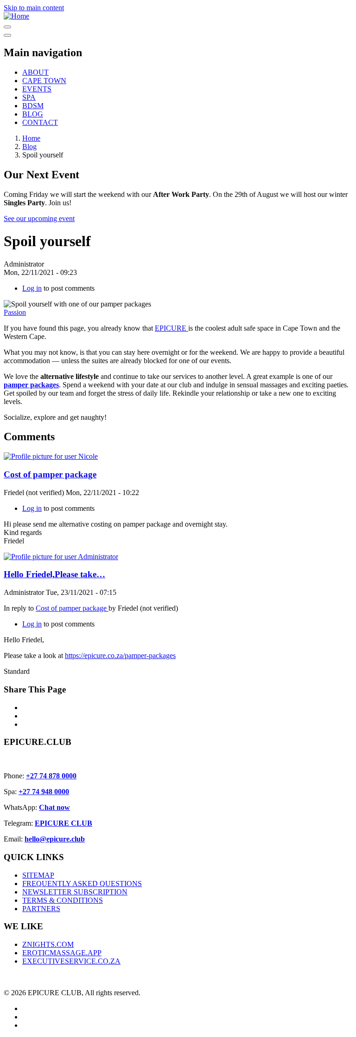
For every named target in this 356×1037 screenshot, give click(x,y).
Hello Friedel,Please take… (54, 574)
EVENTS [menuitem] (36, 89)
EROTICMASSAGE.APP (62, 953)
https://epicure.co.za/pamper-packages (120, 655)
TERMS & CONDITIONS (62, 900)
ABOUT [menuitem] (35, 72)
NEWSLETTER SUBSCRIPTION (74, 892)
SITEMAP (38, 875)
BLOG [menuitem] (32, 114)
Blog (29, 146)
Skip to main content (34, 8)
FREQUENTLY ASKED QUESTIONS (82, 883)
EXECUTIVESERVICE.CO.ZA (71, 961)
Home (31, 138)
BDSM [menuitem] (33, 106)
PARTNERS (41, 909)
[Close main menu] (7, 35)
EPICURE (171, 328)
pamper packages (31, 385)
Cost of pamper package (50, 474)
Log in (32, 288)
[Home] (16, 16)
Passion (15, 312)
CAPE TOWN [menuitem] (44, 81)
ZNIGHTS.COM (48, 944)
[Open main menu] (7, 27)
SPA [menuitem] (29, 97)
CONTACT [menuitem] (40, 122)
